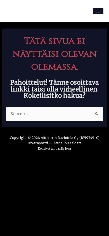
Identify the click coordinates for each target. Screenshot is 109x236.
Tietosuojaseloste (67, 143)
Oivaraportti (38, 143)
